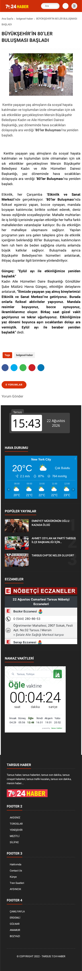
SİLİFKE (14, 842)
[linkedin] (40, 367)
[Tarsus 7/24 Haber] (17, 9)
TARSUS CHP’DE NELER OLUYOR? (53, 555)
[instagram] (47, 963)
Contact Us (16, 870)
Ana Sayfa (7, 18)
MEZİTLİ (15, 836)
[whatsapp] (23, 367)
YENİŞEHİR (16, 829)
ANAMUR (15, 930)
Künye (13, 876)
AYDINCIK (15, 889)
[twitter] (14, 367)
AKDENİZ (15, 817)
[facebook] (5, 367)
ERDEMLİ (15, 917)
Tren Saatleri (17, 882)
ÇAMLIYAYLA (17, 911)
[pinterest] (31, 367)
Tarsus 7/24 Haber (53, 956)
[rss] (59, 963)
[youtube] (53, 963)
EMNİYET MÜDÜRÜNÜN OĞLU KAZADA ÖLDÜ (50, 522)
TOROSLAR (16, 823)
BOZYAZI (15, 936)
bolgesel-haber (24, 18)
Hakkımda (15, 864)
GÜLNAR (15, 923)
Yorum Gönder (12, 396)
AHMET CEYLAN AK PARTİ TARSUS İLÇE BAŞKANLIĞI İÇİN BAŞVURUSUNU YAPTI (54, 540)
